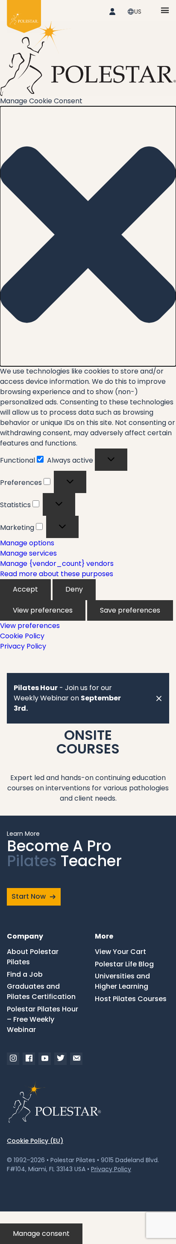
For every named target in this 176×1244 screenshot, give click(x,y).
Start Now (29, 896)
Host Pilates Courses (131, 999)
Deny (74, 589)
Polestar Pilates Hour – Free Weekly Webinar (42, 1019)
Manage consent (41, 1233)
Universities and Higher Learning (122, 981)
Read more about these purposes (56, 574)
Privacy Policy (23, 646)
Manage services (28, 553)
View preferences (43, 610)
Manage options (27, 543)
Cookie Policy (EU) (35, 1140)
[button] (88, 236)
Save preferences (130, 610)
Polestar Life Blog (124, 964)
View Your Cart (120, 952)
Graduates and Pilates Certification (41, 991)
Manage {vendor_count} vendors (57, 563)
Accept (25, 589)
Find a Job (25, 974)
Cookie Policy (22, 636)
